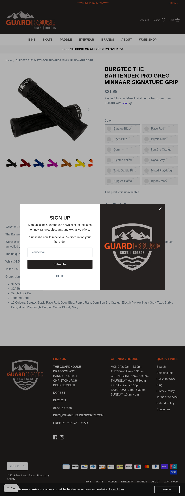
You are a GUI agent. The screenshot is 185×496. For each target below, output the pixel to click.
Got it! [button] (167, 489)
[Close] (160, 209)
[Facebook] (57, 276)
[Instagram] (62, 276)
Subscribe (59, 264)
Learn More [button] (116, 489)
